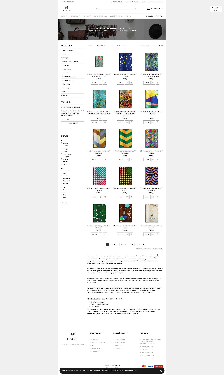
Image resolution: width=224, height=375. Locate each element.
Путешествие (67, 154)
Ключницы (66, 73)
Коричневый (66, 178)
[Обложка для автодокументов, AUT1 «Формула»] (109, 221)
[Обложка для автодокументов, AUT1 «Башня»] (161, 221)
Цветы (65, 164)
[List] (162, 46)
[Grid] (159, 46)
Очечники (66, 91)
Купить (94, 83)
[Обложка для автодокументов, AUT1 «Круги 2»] (161, 146)
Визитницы (66, 84)
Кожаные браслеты (69, 76)
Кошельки (66, 65)
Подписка (118, 348)
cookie (73, 370)
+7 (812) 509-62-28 (117, 2)
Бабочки (65, 159)
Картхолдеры (67, 88)
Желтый (65, 183)
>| (143, 244)
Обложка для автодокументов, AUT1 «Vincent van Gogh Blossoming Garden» (125, 114)
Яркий (64, 173)
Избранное (118, 345)
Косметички (67, 69)
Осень (65, 195)
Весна (65, 190)
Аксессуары (66, 58)
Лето (64, 192)
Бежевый (65, 171)
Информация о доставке (98, 342)
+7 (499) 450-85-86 (147, 352)
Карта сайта (95, 351)
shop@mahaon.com (148, 355)
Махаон (117, 365)
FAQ (92, 345)
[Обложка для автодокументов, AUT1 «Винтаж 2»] (109, 146)
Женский (65, 143)
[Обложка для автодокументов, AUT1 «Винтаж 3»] (135, 146)
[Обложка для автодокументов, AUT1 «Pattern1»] (135, 70)
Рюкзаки (65, 95)
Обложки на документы (70, 61)
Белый (65, 176)
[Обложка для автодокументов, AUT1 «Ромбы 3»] (161, 184)
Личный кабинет (120, 339)
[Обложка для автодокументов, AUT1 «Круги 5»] (135, 184)
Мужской (65, 146)
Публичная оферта (97, 348)
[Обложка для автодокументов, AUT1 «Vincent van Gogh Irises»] (161, 70)
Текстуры (66, 156)
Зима (64, 197)
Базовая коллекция (68, 50)
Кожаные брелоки (68, 80)
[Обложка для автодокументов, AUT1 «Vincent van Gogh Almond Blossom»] (109, 107)
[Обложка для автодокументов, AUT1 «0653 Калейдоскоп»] (109, 70)
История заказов (120, 342)
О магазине (94, 339)
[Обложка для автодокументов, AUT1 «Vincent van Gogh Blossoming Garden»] (135, 107)
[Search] (135, 8)
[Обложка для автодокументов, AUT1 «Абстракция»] (161, 107)
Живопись (66, 161)
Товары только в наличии (148, 46)
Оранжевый (66, 181)
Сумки (64, 54)
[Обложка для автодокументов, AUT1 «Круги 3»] (109, 184)
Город (65, 151)
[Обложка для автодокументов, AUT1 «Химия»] (135, 221)
